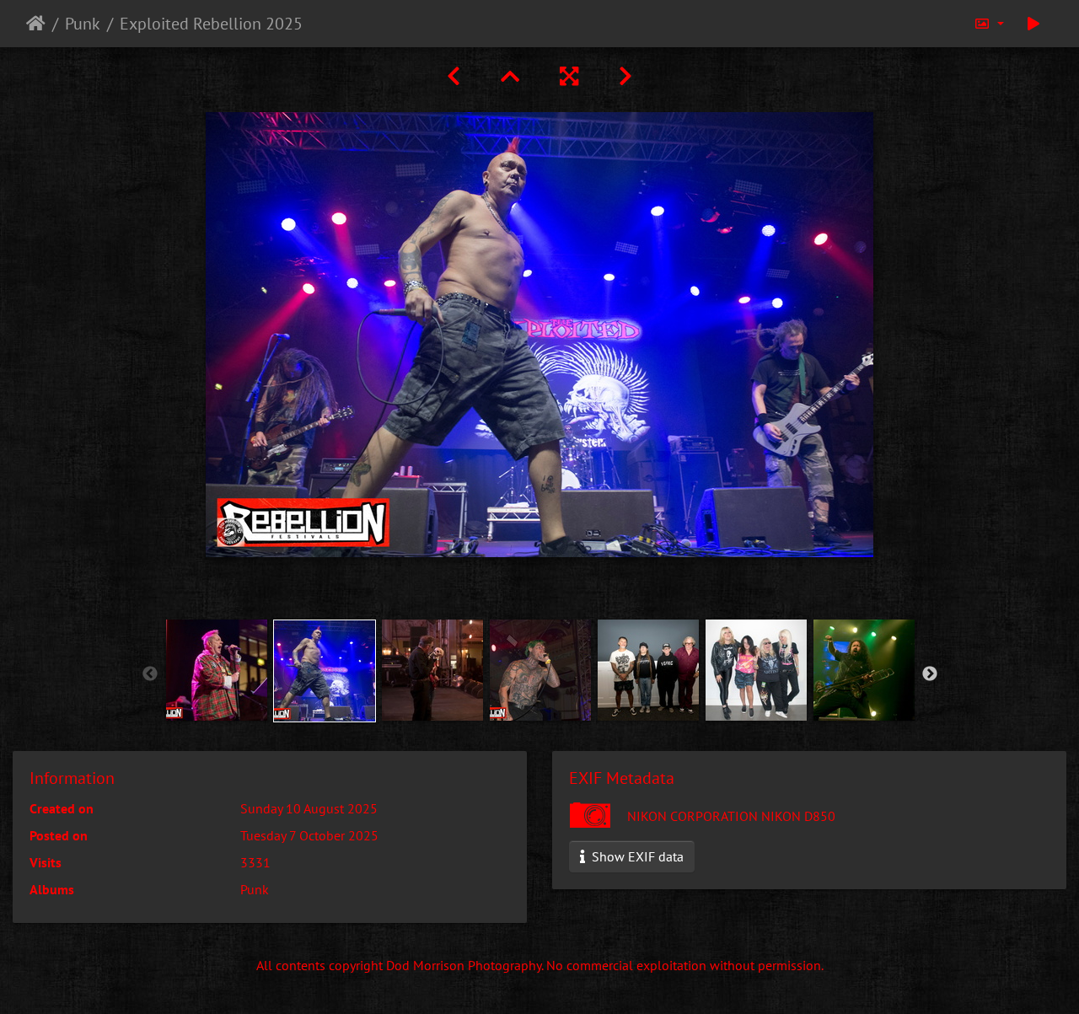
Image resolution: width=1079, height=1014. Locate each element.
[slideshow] (1033, 23)
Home (36, 23)
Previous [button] (150, 674)
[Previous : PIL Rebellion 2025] (453, 76)
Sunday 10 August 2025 (309, 808)
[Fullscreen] (569, 76)
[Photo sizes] (989, 23)
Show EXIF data (636, 856)
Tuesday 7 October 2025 (309, 835)
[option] (217, 670)
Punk (82, 24)
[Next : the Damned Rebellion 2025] (625, 76)
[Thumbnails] (510, 76)
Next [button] (929, 674)
